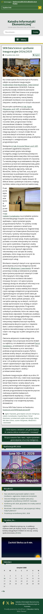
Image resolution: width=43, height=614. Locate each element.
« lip (3, 591)
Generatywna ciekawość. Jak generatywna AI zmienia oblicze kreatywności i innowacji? (22, 431)
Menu (23, 40)
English (37, 55)
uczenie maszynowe (21, 420)
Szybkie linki (7, 8)
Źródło (18, 533)
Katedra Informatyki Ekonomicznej (21, 23)
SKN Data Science (8, 420)
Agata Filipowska (10, 414)
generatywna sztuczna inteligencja (28, 414)
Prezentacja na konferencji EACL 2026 (17, 513)
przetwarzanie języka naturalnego (22, 418)
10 (4, 578)
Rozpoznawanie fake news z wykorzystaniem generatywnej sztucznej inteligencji (22, 438)
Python (36, 418)
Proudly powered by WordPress (14, 609)
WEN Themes (21, 611)
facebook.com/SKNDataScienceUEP (16, 410)
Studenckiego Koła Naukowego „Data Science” (21, 85)
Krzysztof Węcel (22, 416)
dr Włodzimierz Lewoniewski (20, 268)
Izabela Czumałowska (10, 416)
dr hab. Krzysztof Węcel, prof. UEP (24, 146)
